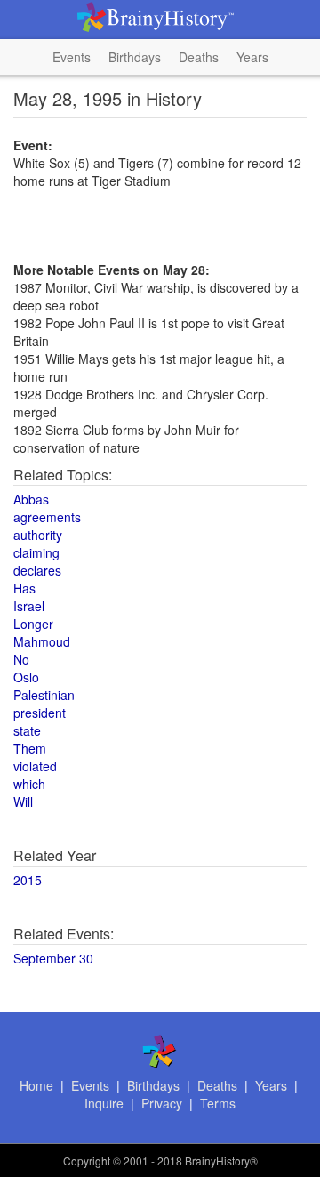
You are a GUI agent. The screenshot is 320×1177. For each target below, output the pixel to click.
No (21, 659)
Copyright (86, 1160)
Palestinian (44, 695)
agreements (47, 517)
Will (23, 801)
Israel (28, 606)
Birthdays (134, 57)
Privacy (161, 1103)
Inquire (104, 1103)
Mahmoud (41, 641)
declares (37, 570)
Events (71, 57)
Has (24, 588)
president (39, 713)
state (27, 730)
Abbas (31, 499)
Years (252, 57)
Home (36, 1085)
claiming (36, 552)
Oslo (26, 677)
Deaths (199, 57)
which (29, 784)
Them (29, 748)
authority (37, 535)
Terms (218, 1103)
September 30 (53, 958)
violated (35, 766)
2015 (27, 880)
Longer (33, 624)
